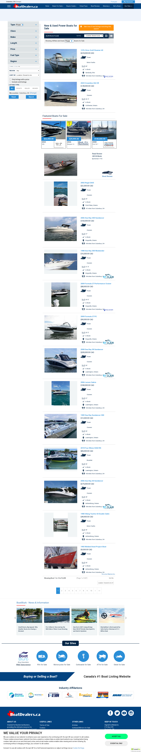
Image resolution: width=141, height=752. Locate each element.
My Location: (14, 93)
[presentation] (15, 617)
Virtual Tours (84, 6)
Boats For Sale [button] (57, 6)
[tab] (23, 25)
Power (18, 25)
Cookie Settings (78, 748)
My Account (128, 2)
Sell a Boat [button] (116, 6)
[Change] (13, 1)
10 (91, 591)
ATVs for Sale (102, 665)
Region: (12, 70)
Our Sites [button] (128, 6)
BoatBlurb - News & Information (33, 602)
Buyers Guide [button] (70, 6)
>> (99, 591)
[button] (136, 750)
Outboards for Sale (83, 665)
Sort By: (12, 75)
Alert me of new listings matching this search (97, 28)
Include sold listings (19, 82)
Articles (75, 725)
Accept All (116, 736)
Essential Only (116, 743)
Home (47, 6)
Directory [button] (106, 6)
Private (19, 88)
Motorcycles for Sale (62, 665)
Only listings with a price (20, 79)
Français (114, 2)
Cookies (42, 728)
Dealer (27, 88)
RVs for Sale (42, 665)
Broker (35, 88)
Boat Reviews (95, 6)
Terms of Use (44, 725)
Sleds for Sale (119, 665)
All (12, 88)
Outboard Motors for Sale (81, 728)
